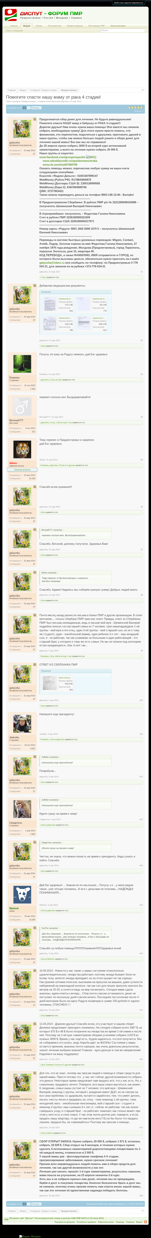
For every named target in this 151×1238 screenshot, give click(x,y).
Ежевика (43, 374)
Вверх (139, 1222)
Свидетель (44, 819)
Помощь (120, 1222)
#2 (142, 340)
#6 (142, 507)
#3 (142, 374)
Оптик (61, 465)
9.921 (32, 748)
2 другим (71, 465)
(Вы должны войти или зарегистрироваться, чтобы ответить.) (115, 1204)
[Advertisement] (75, 62)
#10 (141, 700)
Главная (13, 26)
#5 (142, 460)
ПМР (6, 1219)
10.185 (32, 920)
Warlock (43, 905)
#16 (141, 953)
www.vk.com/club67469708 (60, 164)
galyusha (65, 101)
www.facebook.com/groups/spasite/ (62, 157)
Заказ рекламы (117, 26)
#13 (141, 819)
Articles (39, 26)
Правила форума (75, 26)
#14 (141, 865)
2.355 (32, 389)
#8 (142, 595)
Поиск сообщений (14, 31)
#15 (141, 905)
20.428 (32, 478)
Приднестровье (29, 101)
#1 (142, 272)
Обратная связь (106, 1222)
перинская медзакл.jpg (69, 299)
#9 (142, 651)
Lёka (43, 346)
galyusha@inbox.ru (51, 262)
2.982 (32, 834)
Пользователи (54, 26)
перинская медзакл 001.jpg (105, 299)
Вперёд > (36, 108)
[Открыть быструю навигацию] (142, 90)
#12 (141, 777)
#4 (142, 417)
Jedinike (43, 734)
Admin (42, 460)
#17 (141, 1010)
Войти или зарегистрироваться (128, 3)
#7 (142, 549)
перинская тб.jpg (100, 318)
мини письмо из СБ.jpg (69, 678)
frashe (58, 1065)
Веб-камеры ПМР (96, 26)
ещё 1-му (67, 422)
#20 (141, 1195)
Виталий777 (44, 417)
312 (33, 432)
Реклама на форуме (65, 1222)
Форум (26, 26)
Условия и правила (86, 1222)
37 (34, 154)
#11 (141, 734)
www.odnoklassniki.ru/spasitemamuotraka (70, 160)
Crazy (43, 277)
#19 (141, 1127)
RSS (145, 1222)
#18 (141, 1059)
